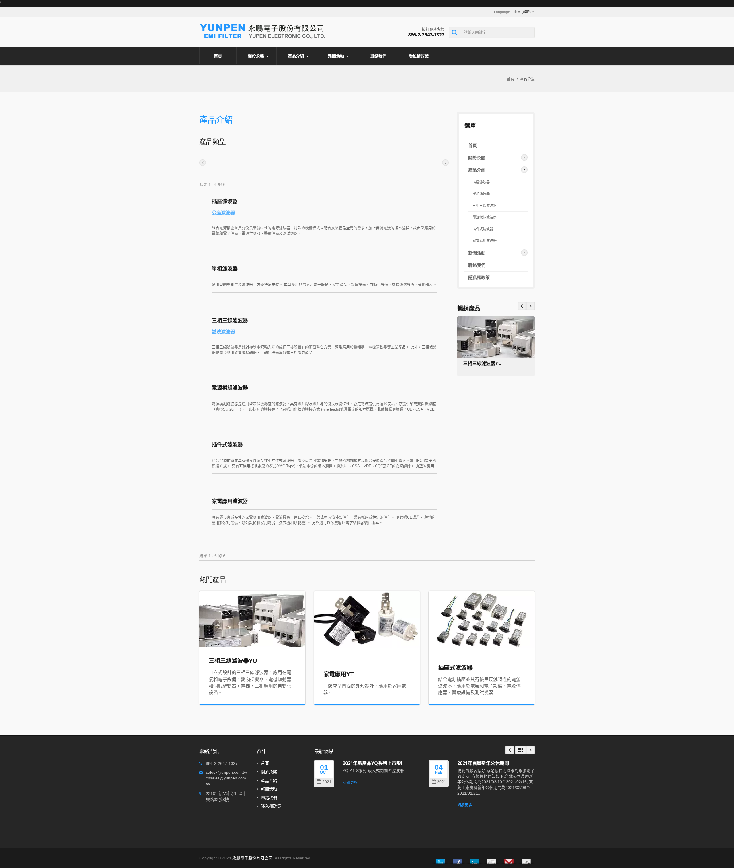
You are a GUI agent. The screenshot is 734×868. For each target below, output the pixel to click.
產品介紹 (296, 56)
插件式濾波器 (227, 444)
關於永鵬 (256, 56)
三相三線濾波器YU (482, 363)
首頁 (218, 56)
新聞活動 (336, 56)
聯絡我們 (378, 56)
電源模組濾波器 (230, 387)
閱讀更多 (350, 782)
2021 (326, 782)
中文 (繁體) (522, 12)
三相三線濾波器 (230, 320)
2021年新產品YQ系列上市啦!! (373, 763)
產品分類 (527, 79)
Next (522, 306)
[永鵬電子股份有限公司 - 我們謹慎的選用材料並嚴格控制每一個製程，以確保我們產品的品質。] (263, 30)
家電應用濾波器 (230, 501)
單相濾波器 (225, 268)
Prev (530, 306)
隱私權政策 (419, 56)
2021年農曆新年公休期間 (483, 763)
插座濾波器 (225, 201)
